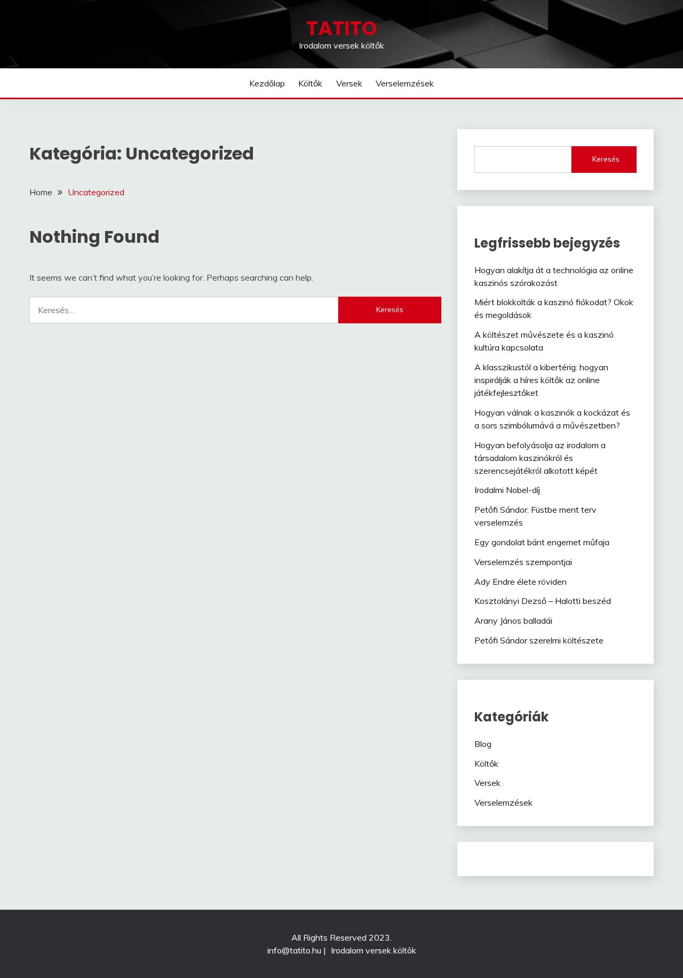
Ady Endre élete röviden (520, 581)
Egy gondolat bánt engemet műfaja (541, 542)
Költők (310, 83)
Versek (349, 83)
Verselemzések (405, 83)
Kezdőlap (267, 83)
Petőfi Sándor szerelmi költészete (538, 640)
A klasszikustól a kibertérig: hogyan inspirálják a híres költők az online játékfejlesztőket (541, 380)
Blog (482, 743)
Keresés (606, 159)
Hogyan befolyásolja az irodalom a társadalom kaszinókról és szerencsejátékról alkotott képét (540, 458)
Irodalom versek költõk (373, 950)
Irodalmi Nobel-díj (507, 489)
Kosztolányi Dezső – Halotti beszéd (542, 600)
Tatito (341, 28)
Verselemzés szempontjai (523, 561)
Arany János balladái (513, 620)
